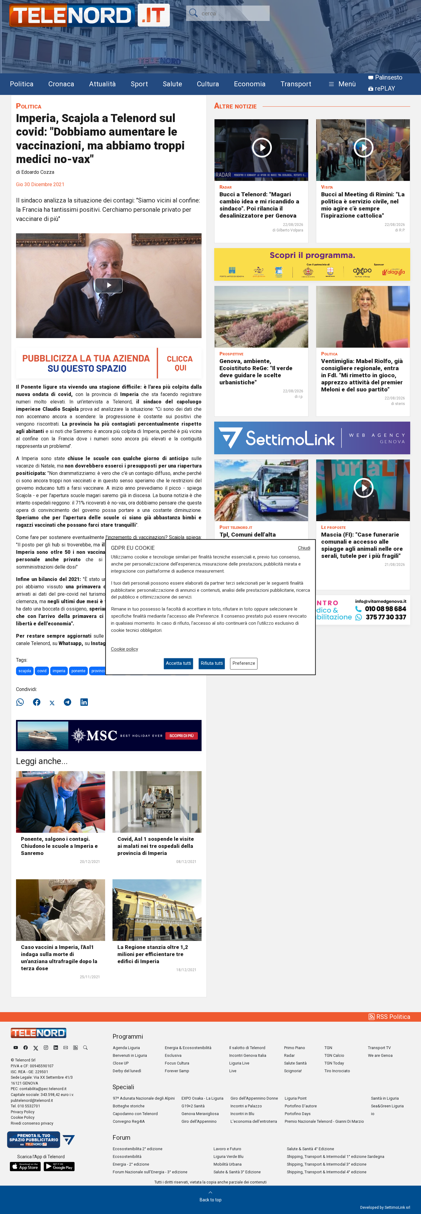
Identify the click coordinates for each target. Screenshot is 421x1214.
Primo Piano (294, 1047)
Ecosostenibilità (127, 1156)
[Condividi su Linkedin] (84, 702)
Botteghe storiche (129, 1106)
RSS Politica (392, 1016)
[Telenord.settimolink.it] (109, 363)
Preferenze (243, 663)
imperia (59, 671)
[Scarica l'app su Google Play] (59, 1166)
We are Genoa (380, 1055)
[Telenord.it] (41, 1139)
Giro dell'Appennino (199, 1121)
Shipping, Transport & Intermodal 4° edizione (326, 1172)
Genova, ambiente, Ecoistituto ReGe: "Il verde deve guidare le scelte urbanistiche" (255, 372)
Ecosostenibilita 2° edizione (137, 1149)
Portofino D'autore (301, 1106)
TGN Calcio (334, 1055)
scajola (24, 671)
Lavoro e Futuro (227, 1149)
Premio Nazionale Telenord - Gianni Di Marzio (324, 1121)
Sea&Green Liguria (387, 1106)
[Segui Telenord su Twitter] (36, 1048)
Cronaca (61, 84)
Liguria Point (296, 1098)
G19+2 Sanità (193, 1106)
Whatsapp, (71, 643)
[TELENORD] (38, 1033)
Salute (172, 84)
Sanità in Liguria (385, 1098)
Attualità (102, 84)
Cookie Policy (23, 1117)
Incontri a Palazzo (246, 1106)
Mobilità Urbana (228, 1164)
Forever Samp (177, 1071)
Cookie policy (124, 649)
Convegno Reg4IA (129, 1121)
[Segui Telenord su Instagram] (46, 1048)
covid (42, 671)
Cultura (208, 84)
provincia (99, 671)
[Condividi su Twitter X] (52, 702)
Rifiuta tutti (212, 663)
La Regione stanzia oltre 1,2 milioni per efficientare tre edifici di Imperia (152, 954)
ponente (78, 671)
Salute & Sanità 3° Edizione (237, 1172)
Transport (295, 84)
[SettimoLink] (312, 437)
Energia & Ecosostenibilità (188, 1047)
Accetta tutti (178, 663)
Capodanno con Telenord (135, 1113)
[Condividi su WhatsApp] (22, 702)
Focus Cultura (177, 1063)
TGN (328, 1047)
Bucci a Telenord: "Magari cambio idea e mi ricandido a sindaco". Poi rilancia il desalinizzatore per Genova (259, 205)
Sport (139, 84)
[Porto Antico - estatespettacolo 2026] (312, 264)
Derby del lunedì (127, 1071)
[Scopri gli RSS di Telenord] (75, 1048)
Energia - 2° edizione (131, 1164)
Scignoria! (293, 1071)
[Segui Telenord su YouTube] (16, 1048)
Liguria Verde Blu (228, 1156)
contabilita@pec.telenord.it (43, 1088)
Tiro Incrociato (337, 1071)
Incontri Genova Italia (247, 1055)
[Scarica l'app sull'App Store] (25, 1166)
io (372, 1113)
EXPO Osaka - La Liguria (202, 1098)
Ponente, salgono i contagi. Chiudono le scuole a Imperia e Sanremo (59, 846)
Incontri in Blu (242, 1113)
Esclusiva (173, 1055)
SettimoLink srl (397, 1207)
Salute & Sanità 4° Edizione (310, 1149)
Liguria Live (239, 1063)
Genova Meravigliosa (200, 1113)
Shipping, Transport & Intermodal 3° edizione (326, 1164)
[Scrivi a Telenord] (66, 1048)
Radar (289, 1055)
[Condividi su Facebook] (36, 702)
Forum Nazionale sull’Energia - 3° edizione (150, 1172)
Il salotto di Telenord (247, 1047)
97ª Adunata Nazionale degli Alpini (144, 1098)
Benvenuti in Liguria (130, 1055)
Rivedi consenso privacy (32, 1123)
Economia (250, 84)
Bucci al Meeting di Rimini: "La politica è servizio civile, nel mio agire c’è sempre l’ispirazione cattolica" (363, 205)
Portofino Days (298, 1113)
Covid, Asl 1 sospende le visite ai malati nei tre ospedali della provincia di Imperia (155, 846)
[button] (341, 84)
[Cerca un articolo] (85, 1048)
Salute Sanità (295, 1063)
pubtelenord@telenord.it (32, 1100)
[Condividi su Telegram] (67, 702)
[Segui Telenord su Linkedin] (56, 1048)
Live (232, 1071)
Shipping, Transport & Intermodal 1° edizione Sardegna (335, 1156)
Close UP (121, 1063)
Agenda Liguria (126, 1047)
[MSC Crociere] (109, 735)
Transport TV (379, 1047)
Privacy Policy (23, 1112)
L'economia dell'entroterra (254, 1121)
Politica (22, 84)
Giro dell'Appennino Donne (254, 1098)
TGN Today (334, 1063)
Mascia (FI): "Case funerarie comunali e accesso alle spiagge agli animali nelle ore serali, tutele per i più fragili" (362, 545)
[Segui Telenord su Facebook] (26, 1048)
